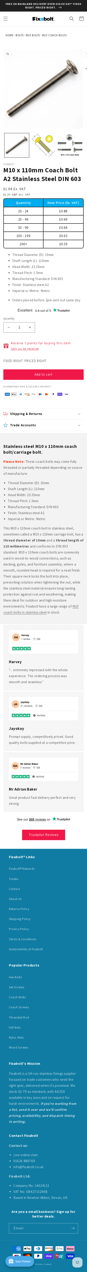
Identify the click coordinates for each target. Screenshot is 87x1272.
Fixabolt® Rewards (22, 869)
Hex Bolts (15, 977)
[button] (5, 19)
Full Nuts (15, 1027)
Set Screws (16, 987)
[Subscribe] (73, 1228)
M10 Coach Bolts (54, 35)
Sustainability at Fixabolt (26, 949)
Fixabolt (48, 1264)
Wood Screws (18, 1047)
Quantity (8, 318)
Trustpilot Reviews (43, 835)
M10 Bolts (33, 35)
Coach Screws (19, 1007)
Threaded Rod (19, 1017)
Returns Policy (19, 909)
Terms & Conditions (22, 939)
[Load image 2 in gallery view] (43, 145)
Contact (14, 889)
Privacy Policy (19, 929)
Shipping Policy (20, 919)
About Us (15, 899)
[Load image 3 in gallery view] (70, 145)
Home (9, 35)
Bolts (20, 35)
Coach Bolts (17, 997)
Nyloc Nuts (16, 1037)
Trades (14, 879)
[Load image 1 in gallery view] (16, 145)
